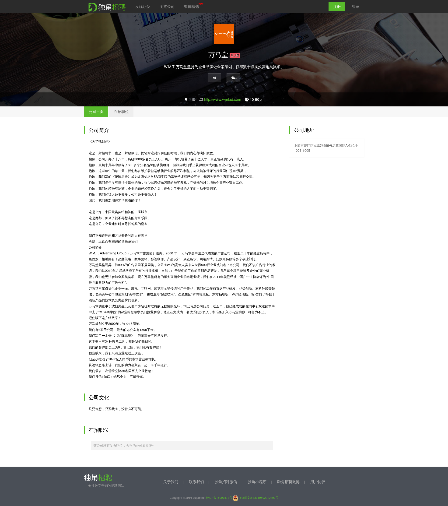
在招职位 (121, 111)
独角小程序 (257, 481)
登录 (355, 6)
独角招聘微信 (226, 481)
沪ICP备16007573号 (219, 497)
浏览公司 (167, 6)
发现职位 (142, 6)
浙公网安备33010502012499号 (258, 497)
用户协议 (317, 481)
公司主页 (96, 111)
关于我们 (170, 481)
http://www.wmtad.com (222, 99)
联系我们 (196, 481)
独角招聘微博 (288, 481)
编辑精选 (191, 6)
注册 (337, 6)
